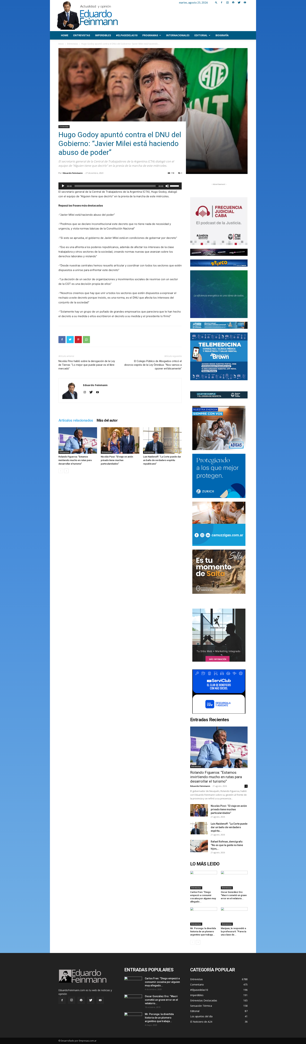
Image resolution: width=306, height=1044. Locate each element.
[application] (120, 185)
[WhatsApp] (86, 339)
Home (64, 35)
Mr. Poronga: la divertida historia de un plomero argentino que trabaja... (203, 931)
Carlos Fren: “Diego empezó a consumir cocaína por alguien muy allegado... (162, 982)
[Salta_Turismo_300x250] (218, 572)
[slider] (175, 185)
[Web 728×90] (219, 325)
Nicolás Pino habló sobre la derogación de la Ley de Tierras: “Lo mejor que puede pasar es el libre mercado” (86, 365)
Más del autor (107, 420)
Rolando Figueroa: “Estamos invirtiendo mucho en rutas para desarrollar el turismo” (75, 460)
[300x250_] (218, 691)
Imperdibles (103, 35)
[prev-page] (60, 471)
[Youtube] (245, 2)
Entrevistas (81, 35)
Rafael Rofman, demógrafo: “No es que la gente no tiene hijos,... (227, 845)
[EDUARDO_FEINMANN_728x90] (219, 252)
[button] (216, 2)
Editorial (201, 35)
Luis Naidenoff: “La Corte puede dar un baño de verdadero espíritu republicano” (162, 460)
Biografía (222, 35)
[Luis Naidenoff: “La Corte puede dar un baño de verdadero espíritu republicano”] (162, 440)
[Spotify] (233, 2)
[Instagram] (227, 2)
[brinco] (219, 263)
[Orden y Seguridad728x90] (219, 394)
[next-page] (66, 471)
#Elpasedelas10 (126, 35)
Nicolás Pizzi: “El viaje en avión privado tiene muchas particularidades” (117, 460)
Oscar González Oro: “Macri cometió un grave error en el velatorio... (234, 895)
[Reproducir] (63, 186)
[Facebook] (221, 2)
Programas (150, 35)
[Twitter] (239, 2)
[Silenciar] (167, 186)
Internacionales (177, 35)
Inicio (61, 43)
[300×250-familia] (218, 428)
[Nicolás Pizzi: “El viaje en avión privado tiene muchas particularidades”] (120, 440)
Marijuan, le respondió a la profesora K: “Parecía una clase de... (233, 931)
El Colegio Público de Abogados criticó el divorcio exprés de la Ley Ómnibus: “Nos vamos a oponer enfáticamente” (153, 365)
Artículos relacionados (75, 420)
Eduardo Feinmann (73, 173)
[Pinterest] (78, 339)
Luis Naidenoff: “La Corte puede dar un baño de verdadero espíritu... (229, 827)
